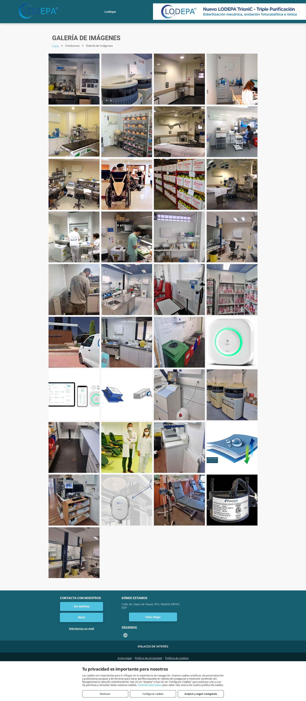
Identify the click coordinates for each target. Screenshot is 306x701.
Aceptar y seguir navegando (201, 694)
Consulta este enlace (150, 685)
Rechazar (105, 694)
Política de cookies (177, 658)
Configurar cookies (153, 694)
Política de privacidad (148, 658)
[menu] (298, 11)
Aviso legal (124, 658)
